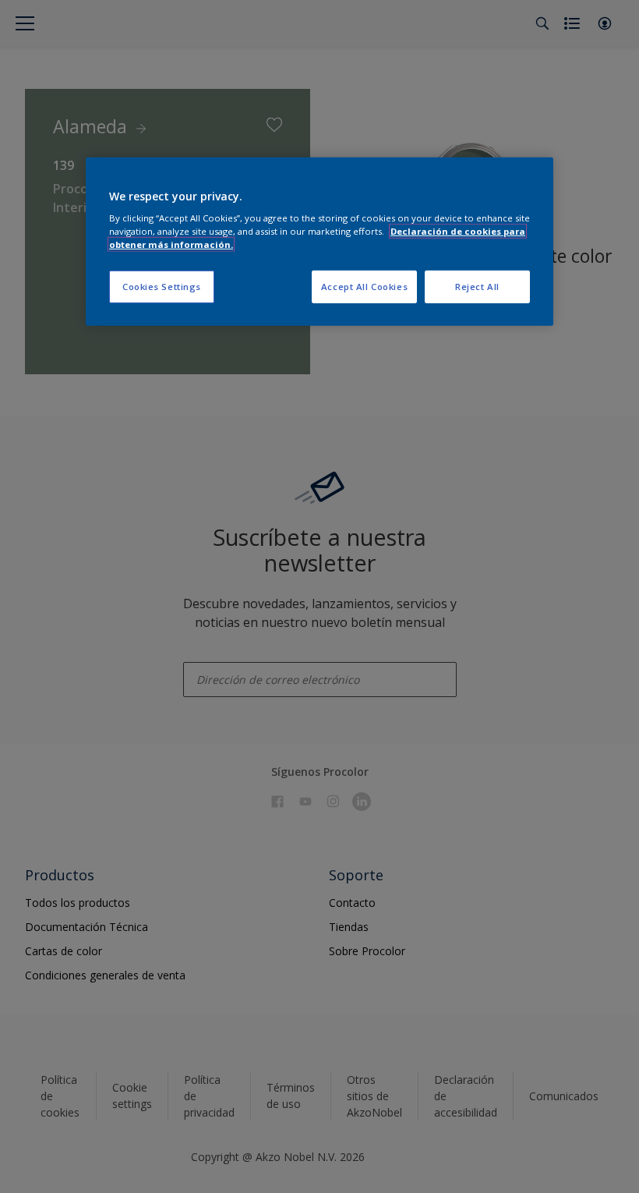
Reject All (477, 286)
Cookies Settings (161, 286)
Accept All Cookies (364, 286)
